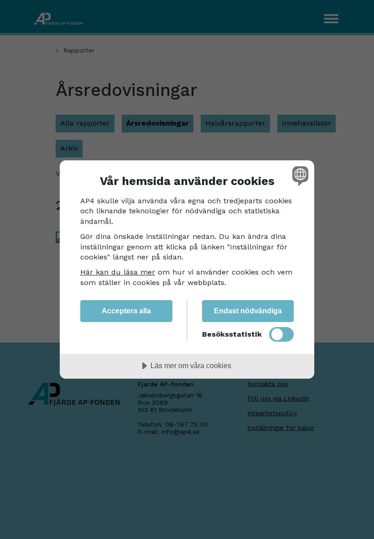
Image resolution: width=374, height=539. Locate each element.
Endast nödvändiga (248, 310)
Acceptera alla (126, 310)
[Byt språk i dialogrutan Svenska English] (299, 175)
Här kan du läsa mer (117, 272)
